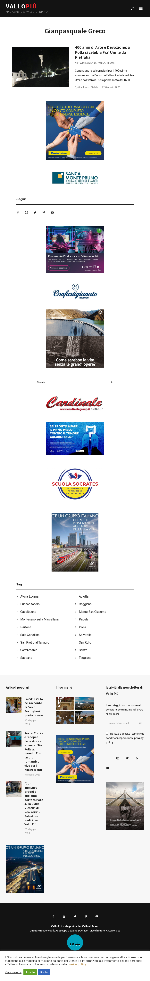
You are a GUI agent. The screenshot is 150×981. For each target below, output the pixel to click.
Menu (141, 8)
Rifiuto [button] (44, 972)
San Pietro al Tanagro (34, 642)
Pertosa (25, 627)
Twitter (35, 212)
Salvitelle (85, 635)
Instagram (26, 212)
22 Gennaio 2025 (111, 87)
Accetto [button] (30, 972)
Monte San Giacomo (92, 612)
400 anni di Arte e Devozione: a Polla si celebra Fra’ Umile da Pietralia (102, 52)
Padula (83, 619)
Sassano (26, 658)
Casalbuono (28, 612)
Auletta (83, 596)
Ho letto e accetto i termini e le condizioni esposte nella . (125, 738)
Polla (101, 62)
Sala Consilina (29, 635)
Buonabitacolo (30, 604)
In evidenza (89, 62)
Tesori (110, 62)
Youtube (52, 212)
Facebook (18, 212)
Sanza (83, 650)
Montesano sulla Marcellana (39, 619)
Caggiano (85, 604)
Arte (78, 62)
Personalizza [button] (13, 972)
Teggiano (85, 658)
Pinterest (43, 212)
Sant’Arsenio (28, 650)
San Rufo (85, 642)
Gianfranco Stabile (88, 87)
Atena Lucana (29, 596)
